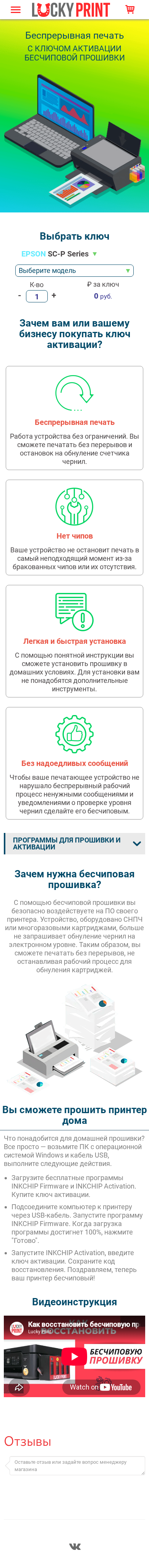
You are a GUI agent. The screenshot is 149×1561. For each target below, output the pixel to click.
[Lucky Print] (71, 9)
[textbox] (74, 270)
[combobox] (74, 270)
